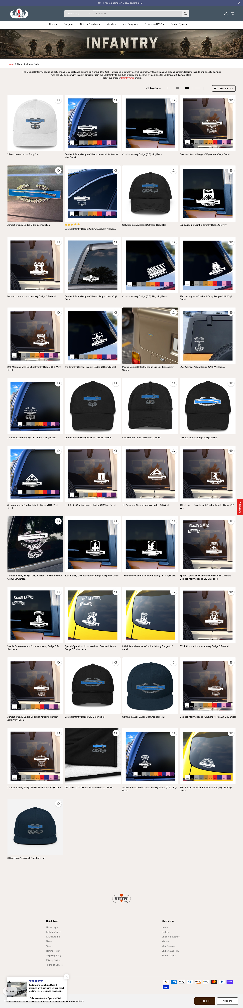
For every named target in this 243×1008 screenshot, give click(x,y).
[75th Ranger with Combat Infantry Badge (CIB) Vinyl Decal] (208, 756)
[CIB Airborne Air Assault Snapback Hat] (35, 827)
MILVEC (27, 984)
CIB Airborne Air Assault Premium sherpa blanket (89, 787)
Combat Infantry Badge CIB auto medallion (28, 225)
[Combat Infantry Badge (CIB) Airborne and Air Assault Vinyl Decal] (93, 123)
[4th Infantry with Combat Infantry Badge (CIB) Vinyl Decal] (35, 474)
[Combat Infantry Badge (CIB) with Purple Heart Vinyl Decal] (93, 265)
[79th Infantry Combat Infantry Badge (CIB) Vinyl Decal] (150, 544)
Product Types (178, 24)
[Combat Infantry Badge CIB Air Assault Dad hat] (93, 406)
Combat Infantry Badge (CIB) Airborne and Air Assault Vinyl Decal (91, 156)
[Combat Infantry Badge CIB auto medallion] (35, 193)
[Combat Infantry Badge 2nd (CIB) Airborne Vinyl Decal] (35, 756)
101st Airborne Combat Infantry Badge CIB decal (31, 296)
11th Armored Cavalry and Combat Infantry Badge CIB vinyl (207, 506)
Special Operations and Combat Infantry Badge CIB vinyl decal (32, 648)
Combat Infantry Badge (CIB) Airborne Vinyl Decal (204, 154)
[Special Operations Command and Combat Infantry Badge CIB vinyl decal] (93, 615)
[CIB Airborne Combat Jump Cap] (35, 123)
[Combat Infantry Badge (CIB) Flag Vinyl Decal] (150, 265)
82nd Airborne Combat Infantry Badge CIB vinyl (203, 225)
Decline (205, 1001)
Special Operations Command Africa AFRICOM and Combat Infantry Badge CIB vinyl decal (205, 577)
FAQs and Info (53, 936)
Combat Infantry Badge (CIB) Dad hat (198, 437)
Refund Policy (53, 950)
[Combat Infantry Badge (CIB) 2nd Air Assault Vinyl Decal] (208, 685)
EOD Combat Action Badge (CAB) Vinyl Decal (202, 367)
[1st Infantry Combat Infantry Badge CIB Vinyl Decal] (93, 474)
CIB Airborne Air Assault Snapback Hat (26, 858)
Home (52, 24)
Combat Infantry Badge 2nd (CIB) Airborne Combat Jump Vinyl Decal (32, 718)
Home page (52, 927)
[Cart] (233, 13)
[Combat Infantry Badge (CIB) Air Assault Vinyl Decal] (93, 193)
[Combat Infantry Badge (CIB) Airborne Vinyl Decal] (208, 123)
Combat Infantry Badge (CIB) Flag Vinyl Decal (145, 296)
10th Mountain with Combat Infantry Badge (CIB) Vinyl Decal (34, 368)
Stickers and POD (153, 24)
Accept (227, 1001)
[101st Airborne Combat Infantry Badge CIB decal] (35, 265)
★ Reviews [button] (240, 507)
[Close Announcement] (239, 3)
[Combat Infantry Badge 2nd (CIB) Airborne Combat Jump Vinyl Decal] (35, 685)
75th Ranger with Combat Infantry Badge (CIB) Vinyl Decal (206, 789)
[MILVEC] (19, 13)
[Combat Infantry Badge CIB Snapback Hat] (150, 685)
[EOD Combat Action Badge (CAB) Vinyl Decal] (208, 336)
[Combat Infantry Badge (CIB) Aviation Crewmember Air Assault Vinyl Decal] (35, 544)
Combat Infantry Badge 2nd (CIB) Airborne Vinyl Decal (34, 787)
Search (49, 946)
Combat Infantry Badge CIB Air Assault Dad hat (88, 437)
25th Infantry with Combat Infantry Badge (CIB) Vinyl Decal (206, 298)
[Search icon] (185, 13)
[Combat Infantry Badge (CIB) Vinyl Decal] (150, 123)
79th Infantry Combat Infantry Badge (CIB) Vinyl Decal (149, 575)
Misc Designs (129, 24)
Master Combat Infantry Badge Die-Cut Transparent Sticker (148, 368)
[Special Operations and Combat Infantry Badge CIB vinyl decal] (35, 615)
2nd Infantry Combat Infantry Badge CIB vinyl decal (90, 367)
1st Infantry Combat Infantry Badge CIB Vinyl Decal (90, 505)
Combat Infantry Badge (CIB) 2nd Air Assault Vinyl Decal (208, 716)
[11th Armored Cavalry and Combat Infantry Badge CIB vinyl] (208, 474)
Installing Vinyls (53, 932)
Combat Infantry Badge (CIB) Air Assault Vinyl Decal (90, 229)
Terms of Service (54, 964)
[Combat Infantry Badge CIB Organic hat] (93, 685)
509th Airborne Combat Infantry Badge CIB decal (204, 646)
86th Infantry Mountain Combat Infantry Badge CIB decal (147, 648)
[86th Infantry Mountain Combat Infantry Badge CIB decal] (150, 615)
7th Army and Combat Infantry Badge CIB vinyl (145, 505)
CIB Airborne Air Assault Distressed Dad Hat (144, 225)
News (49, 941)
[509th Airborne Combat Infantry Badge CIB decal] (208, 615)
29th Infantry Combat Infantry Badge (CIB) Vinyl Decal (91, 575)
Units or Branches (89, 24)
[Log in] (226, 13)
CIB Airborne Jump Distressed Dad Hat (141, 437)
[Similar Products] (58, 100)
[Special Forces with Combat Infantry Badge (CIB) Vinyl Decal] (150, 756)
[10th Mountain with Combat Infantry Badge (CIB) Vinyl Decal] (35, 336)
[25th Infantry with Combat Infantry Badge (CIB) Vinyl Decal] (208, 265)
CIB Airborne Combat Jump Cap (23, 154)
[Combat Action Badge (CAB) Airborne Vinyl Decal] (35, 406)
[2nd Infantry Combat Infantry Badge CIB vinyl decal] (93, 336)
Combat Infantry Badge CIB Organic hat (84, 716)
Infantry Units (127, 78)
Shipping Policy (53, 955)
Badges (68, 24)
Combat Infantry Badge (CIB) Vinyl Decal (142, 154)
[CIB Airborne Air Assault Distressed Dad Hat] (150, 193)
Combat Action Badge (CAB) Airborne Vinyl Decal (31, 437)
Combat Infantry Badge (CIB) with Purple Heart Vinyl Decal (91, 298)
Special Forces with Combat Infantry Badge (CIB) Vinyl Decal (149, 789)
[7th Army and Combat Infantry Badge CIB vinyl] (150, 474)
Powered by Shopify (41, 984)
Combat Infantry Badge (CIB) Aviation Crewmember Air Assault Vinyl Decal (34, 577)
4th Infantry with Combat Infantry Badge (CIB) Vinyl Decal (32, 506)
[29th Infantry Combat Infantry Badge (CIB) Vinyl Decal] (93, 544)
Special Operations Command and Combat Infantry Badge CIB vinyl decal (90, 648)
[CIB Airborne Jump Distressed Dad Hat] (150, 406)
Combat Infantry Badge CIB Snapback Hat (143, 716)
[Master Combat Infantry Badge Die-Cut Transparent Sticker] (150, 336)
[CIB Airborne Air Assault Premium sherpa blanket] (93, 756)
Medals (111, 24)
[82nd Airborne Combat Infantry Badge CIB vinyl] (208, 193)
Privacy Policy (53, 960)
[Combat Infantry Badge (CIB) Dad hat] (208, 406)
